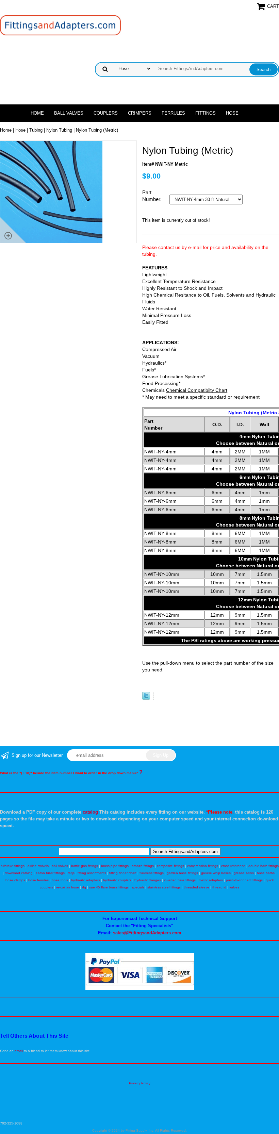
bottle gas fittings (84, 866)
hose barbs (266, 873)
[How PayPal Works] (139, 989)
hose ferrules (38, 880)
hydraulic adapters (85, 880)
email (19, 1051)
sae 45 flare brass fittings (109, 887)
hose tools (60, 880)
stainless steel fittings (164, 887)
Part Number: (152, 195)
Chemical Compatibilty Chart (196, 390)
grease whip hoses (216, 873)
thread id (219, 887)
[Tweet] (146, 698)
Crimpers (139, 113)
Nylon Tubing (59, 130)
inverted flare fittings (180, 880)
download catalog (19, 873)
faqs (71, 873)
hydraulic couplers (117, 880)
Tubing (36, 130)
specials (138, 887)
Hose (232, 113)
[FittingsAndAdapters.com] (60, 25)
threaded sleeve (196, 887)
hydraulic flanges (147, 880)
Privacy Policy (139, 1083)
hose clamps (15, 880)
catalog (90, 812)
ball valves (60, 866)
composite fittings (170, 866)
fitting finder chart (122, 873)
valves (234, 887)
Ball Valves (68, 113)
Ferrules (173, 113)
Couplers (106, 113)
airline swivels (38, 866)
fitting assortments (92, 873)
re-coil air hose (67, 887)
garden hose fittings (182, 873)
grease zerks (244, 873)
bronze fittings (143, 866)
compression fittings (202, 866)
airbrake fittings (12, 866)
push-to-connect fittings (244, 880)
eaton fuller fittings (50, 873)
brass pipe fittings (115, 866)
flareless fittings (152, 873)
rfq (84, 887)
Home (37, 113)
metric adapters (211, 880)
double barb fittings (263, 866)
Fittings (205, 113)
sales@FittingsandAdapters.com (147, 932)
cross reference (233, 866)
